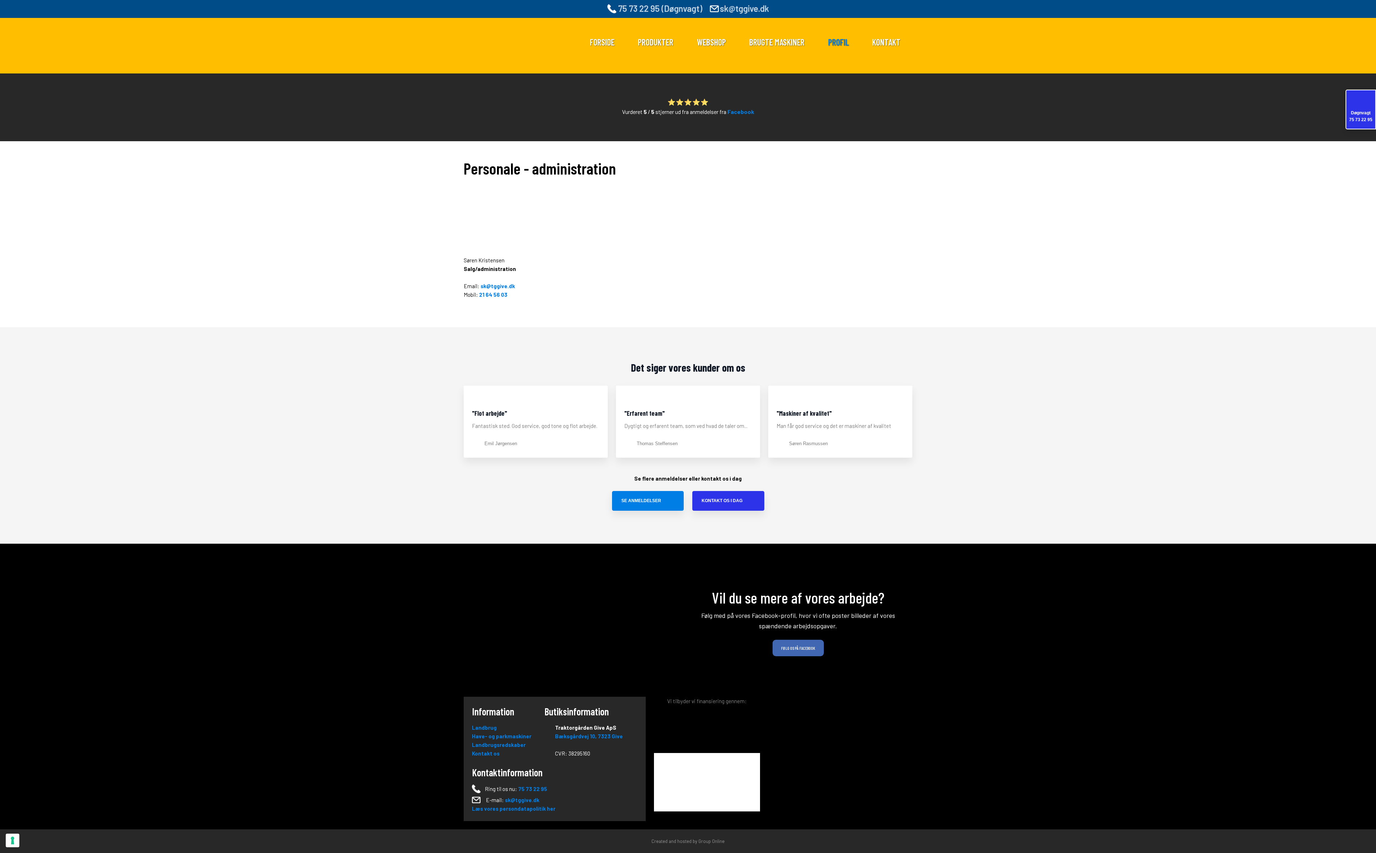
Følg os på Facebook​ (798, 648)
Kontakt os (486, 753)
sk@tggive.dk (744, 8)
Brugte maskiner (776, 42)
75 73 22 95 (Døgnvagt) (659, 8)
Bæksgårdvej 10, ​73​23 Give (589, 736)
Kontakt (886, 42)
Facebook (740, 111)
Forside (602, 42)
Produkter (655, 42)
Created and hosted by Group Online (688, 841)
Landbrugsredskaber (499, 745)
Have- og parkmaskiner (501, 736)
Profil (838, 42)
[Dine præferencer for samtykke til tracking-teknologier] (12, 840)
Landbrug (484, 727)
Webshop (711, 42)
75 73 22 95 (532, 789)
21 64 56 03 (493, 294)
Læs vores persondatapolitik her (513, 808)
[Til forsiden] (517, 42)
